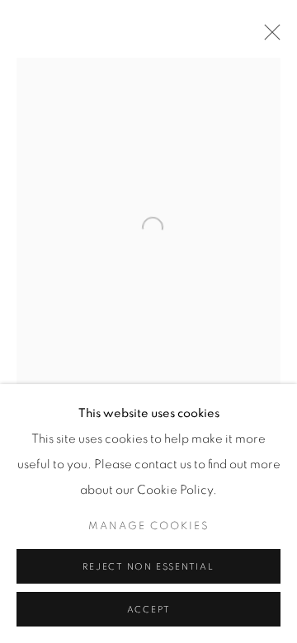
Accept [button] (149, 609)
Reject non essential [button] (148, 566)
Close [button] (268, 37)
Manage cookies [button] (149, 526)
